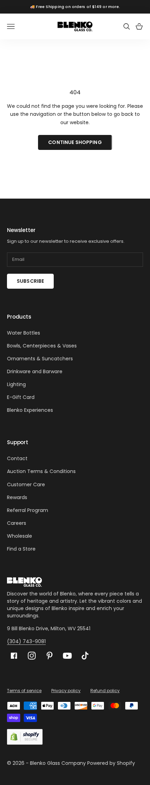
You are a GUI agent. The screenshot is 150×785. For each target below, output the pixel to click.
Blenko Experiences (30, 410)
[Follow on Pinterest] (49, 655)
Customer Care (26, 484)
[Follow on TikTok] (85, 655)
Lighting (16, 384)
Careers (16, 523)
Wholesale (19, 535)
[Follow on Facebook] (14, 655)
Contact (17, 458)
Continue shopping (75, 142)
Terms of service (24, 691)
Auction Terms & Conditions (41, 471)
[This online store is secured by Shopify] (25, 737)
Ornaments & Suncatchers (40, 358)
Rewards (17, 497)
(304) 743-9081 (26, 641)
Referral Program (27, 510)
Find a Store (21, 548)
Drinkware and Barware (34, 371)
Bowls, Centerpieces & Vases (42, 345)
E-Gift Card (21, 397)
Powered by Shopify (111, 763)
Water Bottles (23, 332)
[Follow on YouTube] (67, 655)
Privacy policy (66, 691)
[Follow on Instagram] (32, 655)
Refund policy (105, 691)
